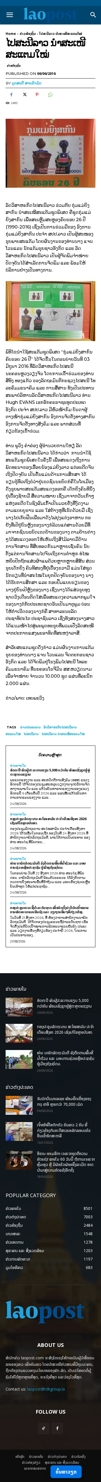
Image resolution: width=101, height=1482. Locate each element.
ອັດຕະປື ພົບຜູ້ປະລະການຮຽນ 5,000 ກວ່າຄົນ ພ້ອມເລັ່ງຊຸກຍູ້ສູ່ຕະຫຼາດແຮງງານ (50, 772)
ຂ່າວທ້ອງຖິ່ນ (28, 33)
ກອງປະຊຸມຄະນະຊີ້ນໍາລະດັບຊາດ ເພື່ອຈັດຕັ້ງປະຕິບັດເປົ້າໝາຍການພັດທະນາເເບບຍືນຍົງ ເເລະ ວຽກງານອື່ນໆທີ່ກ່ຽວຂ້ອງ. (49, 909)
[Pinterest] (37, 94)
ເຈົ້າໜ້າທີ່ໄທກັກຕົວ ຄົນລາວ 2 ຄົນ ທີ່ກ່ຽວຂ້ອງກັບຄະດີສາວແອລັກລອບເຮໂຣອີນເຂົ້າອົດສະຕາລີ (64, 1130)
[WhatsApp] (50, 94)
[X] (24, 94)
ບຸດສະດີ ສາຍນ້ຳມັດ (27, 83)
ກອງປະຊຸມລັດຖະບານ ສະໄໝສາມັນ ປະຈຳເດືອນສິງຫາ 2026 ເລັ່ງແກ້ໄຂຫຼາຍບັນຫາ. (48, 820)
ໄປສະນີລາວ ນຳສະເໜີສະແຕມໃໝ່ (63, 734)
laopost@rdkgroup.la (46, 1389)
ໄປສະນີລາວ (31, 734)
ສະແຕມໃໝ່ (13, 734)
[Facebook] (11, 94)
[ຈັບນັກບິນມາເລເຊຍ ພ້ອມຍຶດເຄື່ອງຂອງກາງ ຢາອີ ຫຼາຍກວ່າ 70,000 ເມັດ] (19, 1105)
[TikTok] (43, 1428)
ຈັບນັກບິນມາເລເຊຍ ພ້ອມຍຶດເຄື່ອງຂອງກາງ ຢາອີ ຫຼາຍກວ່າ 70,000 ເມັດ (64, 1101)
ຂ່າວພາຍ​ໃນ (18, 765)
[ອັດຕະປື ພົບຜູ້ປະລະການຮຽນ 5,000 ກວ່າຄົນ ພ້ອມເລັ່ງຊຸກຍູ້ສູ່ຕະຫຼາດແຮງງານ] (19, 1007)
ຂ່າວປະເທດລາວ (30, 727)
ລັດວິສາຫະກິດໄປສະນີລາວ (60, 727)
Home (11, 33)
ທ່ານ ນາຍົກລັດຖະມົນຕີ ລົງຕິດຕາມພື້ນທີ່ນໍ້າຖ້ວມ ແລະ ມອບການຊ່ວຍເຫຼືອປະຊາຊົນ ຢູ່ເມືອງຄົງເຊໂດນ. (48, 865)
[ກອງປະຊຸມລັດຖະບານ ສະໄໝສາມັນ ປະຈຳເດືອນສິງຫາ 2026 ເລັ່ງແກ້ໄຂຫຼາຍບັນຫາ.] (19, 1033)
